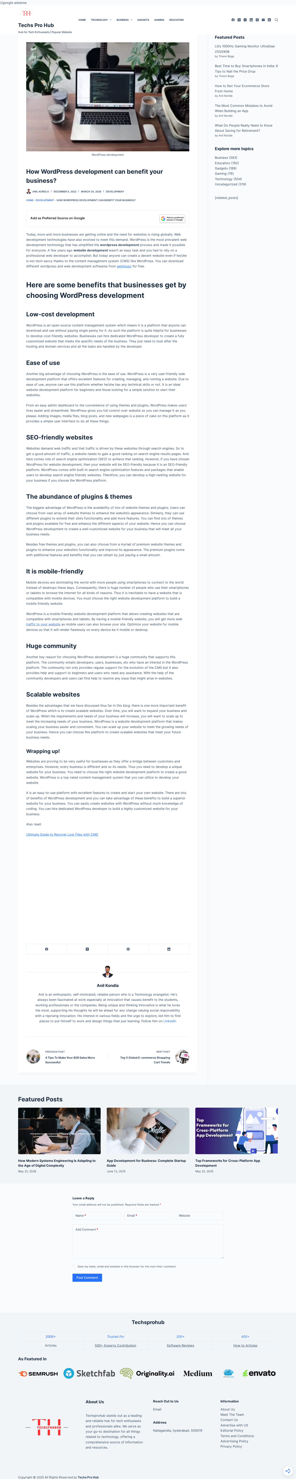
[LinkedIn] (251, 19)
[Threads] (257, 19)
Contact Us (229, 1420)
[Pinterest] (128, 949)
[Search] (276, 19)
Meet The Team (232, 1415)
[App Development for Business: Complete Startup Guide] (148, 1131)
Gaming (159, 19)
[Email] (263, 19)
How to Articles (245, 1345)
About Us (227, 1409)
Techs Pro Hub (36, 25)
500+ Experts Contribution (115, 1345)
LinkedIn (170, 1021)
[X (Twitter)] (239, 19)
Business (123, 19)
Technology (99, 19)
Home (82, 19)
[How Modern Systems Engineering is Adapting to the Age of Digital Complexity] (59, 1131)
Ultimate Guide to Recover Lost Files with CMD (62, 834)
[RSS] (269, 19)
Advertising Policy (234, 1441)
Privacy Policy (231, 1446)
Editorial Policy (231, 1430)
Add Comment (87, 1229)
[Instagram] (245, 19)
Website (184, 1215)
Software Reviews (180, 1345)
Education (176, 19)
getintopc (124, 266)
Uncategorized (226, 184)
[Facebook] (233, 19)
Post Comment (87, 1278)
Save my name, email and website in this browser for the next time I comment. (127, 1266)
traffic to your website (43, 624)
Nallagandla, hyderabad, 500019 (177, 1430)
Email (132, 1215)
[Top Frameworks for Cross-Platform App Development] (236, 1131)
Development (115, 191)
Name (81, 1215)
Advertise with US (234, 1425)
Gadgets (143, 19)
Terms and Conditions (237, 1436)
